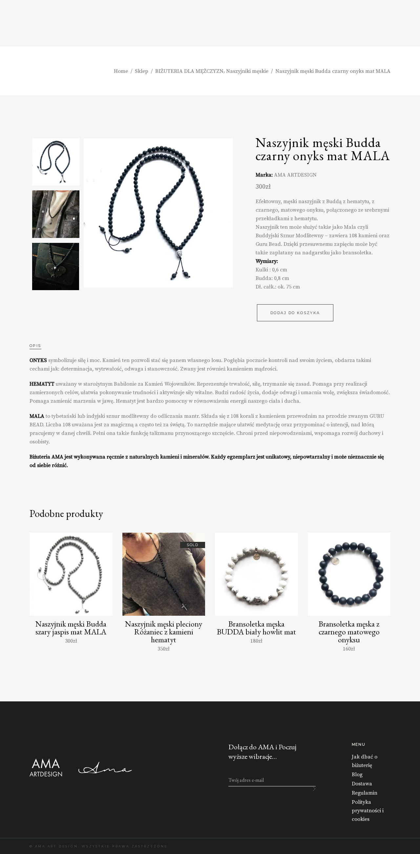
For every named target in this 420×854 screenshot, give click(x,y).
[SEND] (314, 789)
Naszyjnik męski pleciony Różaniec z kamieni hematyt (163, 632)
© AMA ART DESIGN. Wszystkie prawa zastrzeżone (99, 846)
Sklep (141, 71)
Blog (357, 774)
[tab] (42, 345)
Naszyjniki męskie (247, 71)
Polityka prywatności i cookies (368, 810)
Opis (35, 345)
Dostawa (362, 783)
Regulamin (364, 793)
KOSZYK (381, 23)
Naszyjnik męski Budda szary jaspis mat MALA (70, 628)
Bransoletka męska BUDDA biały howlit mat (256, 628)
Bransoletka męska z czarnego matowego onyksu (349, 632)
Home (121, 71)
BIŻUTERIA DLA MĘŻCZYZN (189, 71)
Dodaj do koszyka (295, 312)
